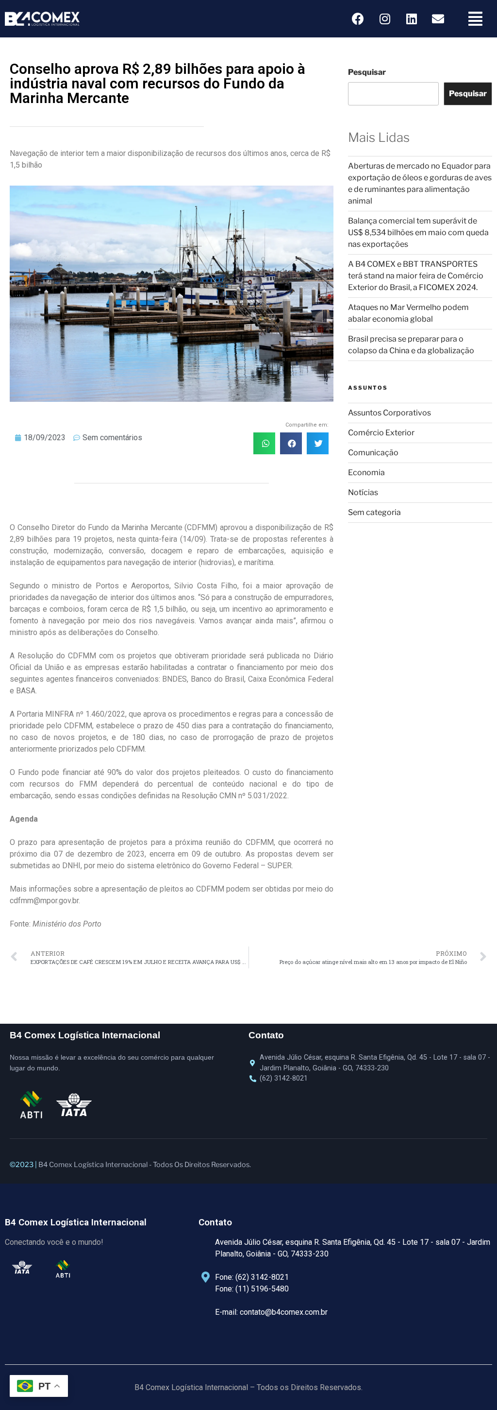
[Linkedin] (411, 19)
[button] (264, 443)
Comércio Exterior (381, 432)
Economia (366, 472)
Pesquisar (367, 72)
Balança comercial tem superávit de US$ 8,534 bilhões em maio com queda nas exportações (418, 232)
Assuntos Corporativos (389, 412)
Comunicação (373, 452)
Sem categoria (374, 512)
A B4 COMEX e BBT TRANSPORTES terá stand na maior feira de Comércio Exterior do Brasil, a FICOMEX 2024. (415, 275)
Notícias (363, 492)
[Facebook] (358, 19)
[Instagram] (385, 19)
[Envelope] (438, 19)
